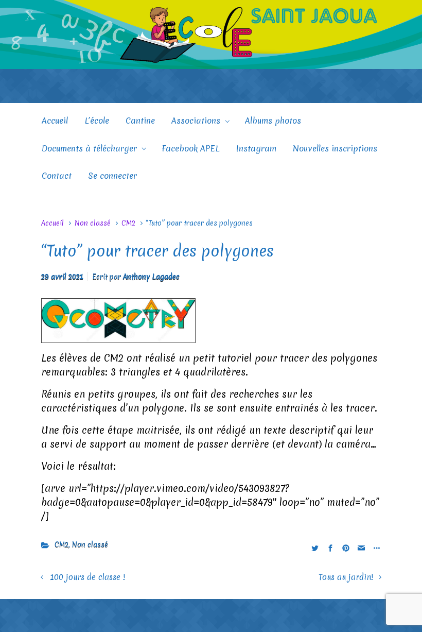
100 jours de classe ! (87, 577)
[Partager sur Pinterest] (346, 547)
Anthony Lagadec (151, 276)
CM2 (128, 223)
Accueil (52, 223)
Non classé (93, 223)
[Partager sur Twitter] (315, 547)
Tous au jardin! (346, 577)
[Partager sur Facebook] (330, 547)
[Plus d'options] (375, 547)
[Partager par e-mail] (361, 547)
